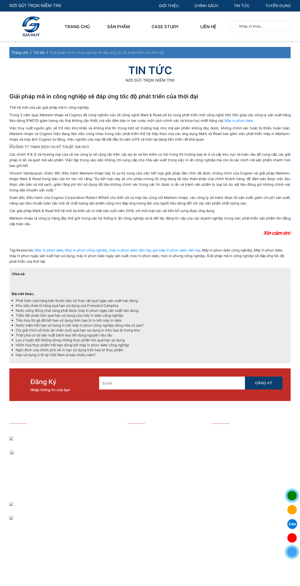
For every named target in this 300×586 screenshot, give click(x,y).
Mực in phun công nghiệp (86, 250)
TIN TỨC (242, 5)
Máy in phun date (239, 120)
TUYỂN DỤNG (278, 5)
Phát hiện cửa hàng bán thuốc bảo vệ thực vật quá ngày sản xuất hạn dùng (77, 300)
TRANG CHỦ (77, 26)
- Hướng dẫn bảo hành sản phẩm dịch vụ (164, 438)
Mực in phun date (49, 250)
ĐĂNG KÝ (263, 383)
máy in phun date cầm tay (130, 250)
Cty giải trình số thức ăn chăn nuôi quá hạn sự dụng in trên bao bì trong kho (78, 330)
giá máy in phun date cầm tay (176, 250)
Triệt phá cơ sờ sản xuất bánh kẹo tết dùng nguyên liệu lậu (64, 335)
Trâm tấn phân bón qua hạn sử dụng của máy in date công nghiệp (69, 315)
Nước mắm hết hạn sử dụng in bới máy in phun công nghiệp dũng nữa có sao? (80, 325)
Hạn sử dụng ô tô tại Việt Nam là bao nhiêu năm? (56, 355)
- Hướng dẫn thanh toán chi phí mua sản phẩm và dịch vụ (163, 448)
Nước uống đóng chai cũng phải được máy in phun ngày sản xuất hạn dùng (77, 310)
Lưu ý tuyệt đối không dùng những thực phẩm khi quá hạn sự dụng (70, 340)
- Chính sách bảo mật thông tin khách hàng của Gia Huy (161, 460)
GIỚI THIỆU (169, 5)
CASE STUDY (166, 26)
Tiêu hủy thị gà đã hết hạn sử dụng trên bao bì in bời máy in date (69, 320)
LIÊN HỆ (208, 26)
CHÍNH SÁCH (207, 5)
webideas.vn (130, 555)
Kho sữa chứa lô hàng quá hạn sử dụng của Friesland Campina (67, 305)
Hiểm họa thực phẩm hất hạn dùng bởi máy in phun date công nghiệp (72, 345)
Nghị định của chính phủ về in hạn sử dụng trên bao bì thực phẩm (69, 350)
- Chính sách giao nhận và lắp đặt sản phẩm (161, 472)
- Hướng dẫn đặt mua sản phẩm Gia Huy (163, 430)
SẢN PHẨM (119, 26)
